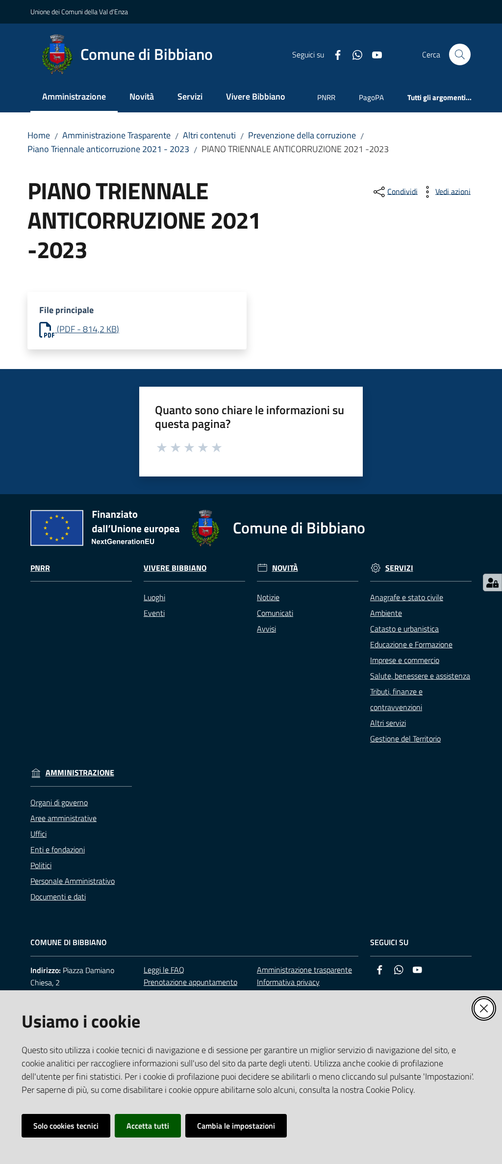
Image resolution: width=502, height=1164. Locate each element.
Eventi (154, 613)
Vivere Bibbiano (175, 568)
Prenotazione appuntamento (190, 982)
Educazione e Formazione (411, 644)
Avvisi (266, 629)
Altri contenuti (209, 135)
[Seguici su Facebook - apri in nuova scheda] (334, 54)
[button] (460, 54)
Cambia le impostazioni (236, 1126)
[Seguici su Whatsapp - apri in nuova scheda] (353, 54)
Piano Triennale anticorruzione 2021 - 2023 (108, 149)
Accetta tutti (147, 1126)
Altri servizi (388, 723)
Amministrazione (80, 772)
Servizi (399, 568)
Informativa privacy (288, 982)
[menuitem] (74, 97)
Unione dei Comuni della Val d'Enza (79, 11)
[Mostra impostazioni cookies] (492, 582)
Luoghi (154, 597)
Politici (40, 865)
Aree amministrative (63, 818)
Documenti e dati (58, 896)
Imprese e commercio (404, 660)
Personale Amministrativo (72, 881)
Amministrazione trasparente (304, 970)
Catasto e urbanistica (404, 629)
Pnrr (40, 568)
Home (38, 135)
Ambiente (386, 613)
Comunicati (275, 613)
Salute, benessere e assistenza (420, 676)
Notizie (268, 597)
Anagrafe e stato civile (406, 597)
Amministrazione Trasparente (116, 135)
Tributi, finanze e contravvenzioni (396, 699)
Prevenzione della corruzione (302, 135)
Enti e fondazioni (57, 849)
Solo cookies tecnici (66, 1126)
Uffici (38, 834)
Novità (285, 568)
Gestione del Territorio (405, 738)
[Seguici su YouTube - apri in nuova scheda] (373, 54)
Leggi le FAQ (164, 970)
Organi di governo (59, 802)
